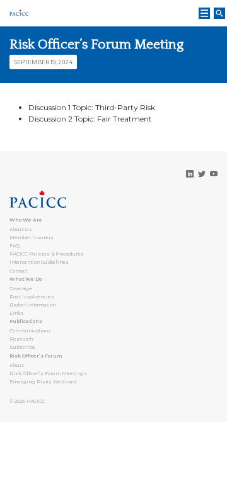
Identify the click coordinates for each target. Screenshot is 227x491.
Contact (18, 271)
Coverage (20, 288)
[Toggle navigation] (204, 13)
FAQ (14, 246)
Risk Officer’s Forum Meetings (48, 373)
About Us (20, 229)
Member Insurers (31, 237)
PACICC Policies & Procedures (46, 254)
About (16, 365)
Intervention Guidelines (39, 262)
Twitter (202, 174)
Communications (30, 331)
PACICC (35, 401)
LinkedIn (190, 174)
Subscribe (22, 347)
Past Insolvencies (31, 297)
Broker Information (32, 305)
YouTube (214, 174)
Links (16, 313)
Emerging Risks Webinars (43, 382)
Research (21, 339)
